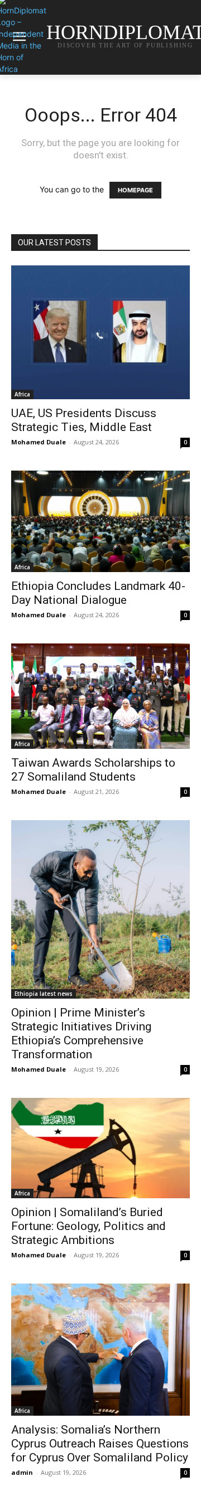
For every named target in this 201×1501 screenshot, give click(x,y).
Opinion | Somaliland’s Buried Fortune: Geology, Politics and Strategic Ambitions (88, 1226)
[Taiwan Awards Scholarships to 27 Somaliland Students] (100, 696)
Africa (22, 394)
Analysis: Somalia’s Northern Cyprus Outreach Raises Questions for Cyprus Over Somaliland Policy (100, 1443)
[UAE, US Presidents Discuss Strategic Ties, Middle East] (100, 332)
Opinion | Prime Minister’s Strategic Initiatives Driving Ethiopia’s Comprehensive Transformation (81, 1033)
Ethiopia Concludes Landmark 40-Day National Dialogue (98, 593)
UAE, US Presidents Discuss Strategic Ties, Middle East (83, 420)
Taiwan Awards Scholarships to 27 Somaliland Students (93, 769)
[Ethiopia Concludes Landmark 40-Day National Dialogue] (100, 521)
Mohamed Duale (38, 442)
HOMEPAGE (135, 190)
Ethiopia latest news (44, 994)
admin (22, 1472)
